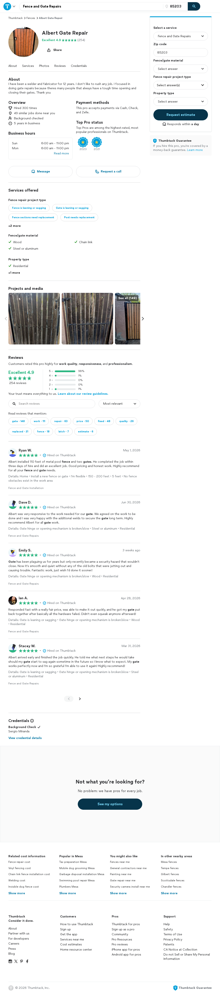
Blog (11, 954)
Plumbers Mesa (68, 886)
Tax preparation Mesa (73, 861)
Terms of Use (172, 934)
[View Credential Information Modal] (31, 721)
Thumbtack (15, 18)
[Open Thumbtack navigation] (9, 6)
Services (28, 66)
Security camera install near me (130, 886)
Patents (168, 944)
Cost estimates (71, 944)
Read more (61, 153)
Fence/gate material (168, 60)
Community (120, 934)
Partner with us (18, 933)
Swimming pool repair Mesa (77, 880)
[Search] (194, 6)
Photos (44, 66)
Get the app (68, 934)
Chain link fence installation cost (29, 874)
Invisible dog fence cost (23, 886)
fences (30, 18)
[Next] (80, 699)
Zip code (160, 44)
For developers (18, 938)
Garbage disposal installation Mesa (81, 874)
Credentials (79, 66)
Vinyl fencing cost (19, 868)
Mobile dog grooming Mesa (77, 868)
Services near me (72, 939)
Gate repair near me (122, 880)
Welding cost (16, 880)
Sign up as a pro (123, 929)
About (12, 66)
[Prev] (68, 699)
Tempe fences (170, 868)
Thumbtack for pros (126, 924)
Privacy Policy (172, 939)
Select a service (165, 28)
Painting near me (120, 874)
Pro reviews (120, 944)
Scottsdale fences (172, 880)
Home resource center (76, 949)
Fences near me (120, 861)
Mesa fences (169, 861)
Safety (168, 929)
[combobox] (91, 6)
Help (166, 924)
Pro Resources (122, 939)
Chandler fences (171, 886)
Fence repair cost (19, 861)
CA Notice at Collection (180, 949)
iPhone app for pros (126, 949)
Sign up (65, 929)
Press (12, 949)
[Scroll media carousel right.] (143, 318)
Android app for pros (126, 954)
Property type (163, 93)
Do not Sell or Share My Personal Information (186, 957)
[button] (23, 42)
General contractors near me (128, 868)
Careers (13, 943)
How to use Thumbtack (76, 924)
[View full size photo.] (34, 318)
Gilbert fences (170, 874)
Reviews (60, 66)
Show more (16, 893)
